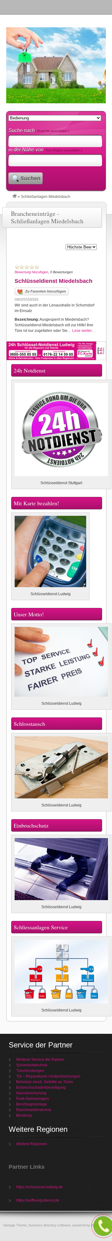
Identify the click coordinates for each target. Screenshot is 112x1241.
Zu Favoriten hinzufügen (45, 291)
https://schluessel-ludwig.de (39, 1187)
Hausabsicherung (31, 1093)
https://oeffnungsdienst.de (37, 1200)
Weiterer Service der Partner (40, 1059)
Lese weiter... (83, 330)
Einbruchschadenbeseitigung (41, 1087)
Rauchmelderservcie (33, 1110)
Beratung (24, 1115)
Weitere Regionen (31, 1144)
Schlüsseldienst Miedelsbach (53, 281)
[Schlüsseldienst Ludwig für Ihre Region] (14, 196)
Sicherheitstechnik (31, 1065)
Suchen (30, 178)
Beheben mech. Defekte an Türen (44, 1082)
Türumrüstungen (30, 1071)
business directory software (50, 1225)
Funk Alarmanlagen (32, 1098)
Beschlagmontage (31, 1104)
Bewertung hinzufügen (31, 272)
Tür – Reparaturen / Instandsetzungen (48, 1076)
